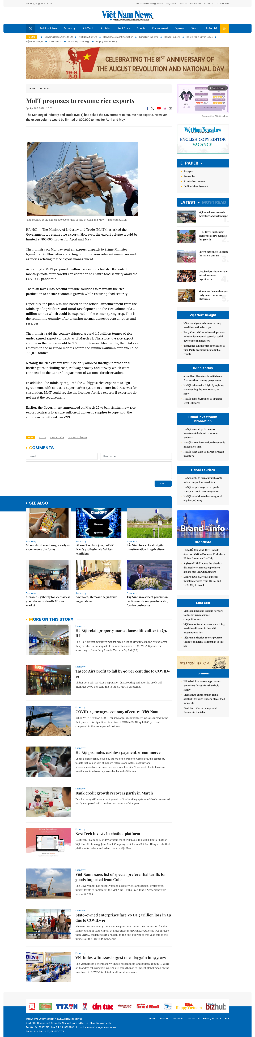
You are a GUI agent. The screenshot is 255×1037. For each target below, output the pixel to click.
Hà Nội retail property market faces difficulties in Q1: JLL (121, 633)
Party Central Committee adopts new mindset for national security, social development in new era (204, 336)
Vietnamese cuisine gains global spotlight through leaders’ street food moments (204, 699)
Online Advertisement (196, 186)
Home (32, 88)
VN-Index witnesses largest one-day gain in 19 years (120, 957)
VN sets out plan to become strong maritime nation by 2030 (202, 325)
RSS (227, 1018)
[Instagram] (165, 108)
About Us (209, 3)
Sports (141, 28)
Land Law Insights (148, 36)
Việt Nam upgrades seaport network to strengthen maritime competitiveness (203, 615)
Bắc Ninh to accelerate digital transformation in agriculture (145, 547)
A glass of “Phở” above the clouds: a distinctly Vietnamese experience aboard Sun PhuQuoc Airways (203, 567)
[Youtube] (159, 108)
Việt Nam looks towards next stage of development (213, 214)
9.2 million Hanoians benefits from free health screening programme (203, 378)
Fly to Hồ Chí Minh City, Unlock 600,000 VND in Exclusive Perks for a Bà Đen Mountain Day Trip (204, 554)
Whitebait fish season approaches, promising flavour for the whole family (202, 685)
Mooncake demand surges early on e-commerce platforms (48, 547)
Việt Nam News (127, 15)
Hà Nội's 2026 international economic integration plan (204, 444)
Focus (31, 36)
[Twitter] (152, 108)
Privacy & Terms (212, 1018)
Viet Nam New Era (88, 36)
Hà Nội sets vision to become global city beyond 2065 (203, 498)
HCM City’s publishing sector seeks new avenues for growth (213, 235)
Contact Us (223, 3)
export (42, 437)
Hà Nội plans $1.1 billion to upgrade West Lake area (203, 400)
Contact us (192, 1018)
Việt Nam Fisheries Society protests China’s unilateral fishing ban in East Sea (204, 641)
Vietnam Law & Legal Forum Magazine (156, 3)
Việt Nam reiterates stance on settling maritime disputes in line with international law (204, 628)
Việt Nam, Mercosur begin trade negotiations (96, 599)
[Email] (170, 108)
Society (105, 28)
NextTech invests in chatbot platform (107, 833)
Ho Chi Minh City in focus (199, 36)
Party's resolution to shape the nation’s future (213, 253)
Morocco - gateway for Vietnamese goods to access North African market (48, 601)
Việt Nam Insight (34, 41)
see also (38, 503)
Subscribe (189, 176)
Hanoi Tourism (172, 36)
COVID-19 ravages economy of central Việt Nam (116, 711)
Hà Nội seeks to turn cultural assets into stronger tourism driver (203, 480)
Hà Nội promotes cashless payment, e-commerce (117, 752)
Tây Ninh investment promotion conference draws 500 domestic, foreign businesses (147, 601)
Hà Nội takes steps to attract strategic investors (204, 453)
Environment (160, 28)
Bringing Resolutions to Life (59, 36)
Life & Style (123, 28)
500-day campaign (79, 41)
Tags (30, 437)
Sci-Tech (88, 28)
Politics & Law (48, 28)
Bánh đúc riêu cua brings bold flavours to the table (200, 710)
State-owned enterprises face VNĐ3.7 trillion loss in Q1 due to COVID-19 (123, 917)
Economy (69, 28)
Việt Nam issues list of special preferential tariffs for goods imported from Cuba (120, 877)
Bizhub (183, 3)
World (195, 28)
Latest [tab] (188, 202)
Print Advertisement (195, 181)
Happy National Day (106, 41)
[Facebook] (147, 108)
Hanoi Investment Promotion (118, 36)
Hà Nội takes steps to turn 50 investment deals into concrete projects (201, 433)
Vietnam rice (57, 437)
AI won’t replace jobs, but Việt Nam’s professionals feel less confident (95, 549)
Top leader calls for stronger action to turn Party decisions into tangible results (204, 350)
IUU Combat (55, 41)
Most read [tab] (214, 202)
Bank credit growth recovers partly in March (114, 793)
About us (178, 1018)
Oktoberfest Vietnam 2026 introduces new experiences (213, 275)
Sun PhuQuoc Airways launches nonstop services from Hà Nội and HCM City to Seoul (202, 581)
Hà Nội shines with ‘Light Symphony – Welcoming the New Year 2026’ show (204, 389)
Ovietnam (195, 3)
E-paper (189, 163)
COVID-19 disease (77, 437)
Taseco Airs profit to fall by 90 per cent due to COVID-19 (122, 673)
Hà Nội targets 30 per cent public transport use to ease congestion (202, 489)
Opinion (180, 28)
